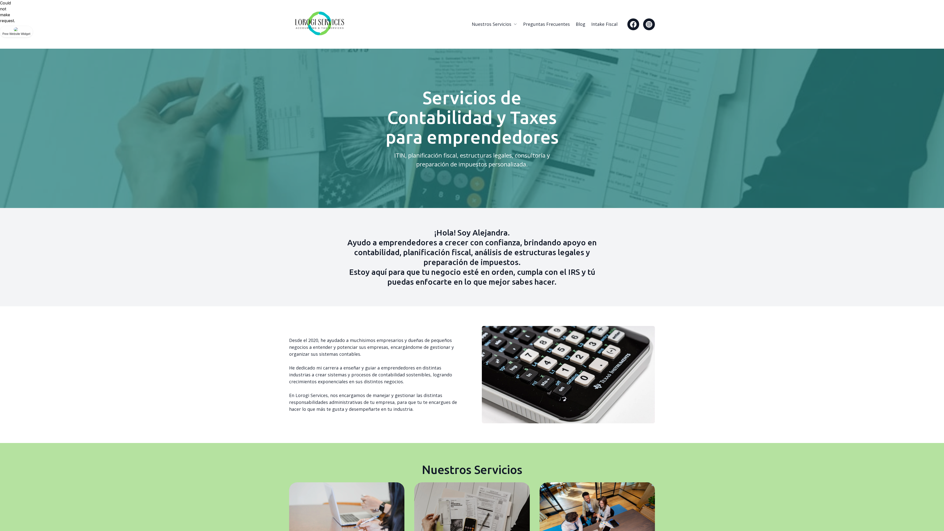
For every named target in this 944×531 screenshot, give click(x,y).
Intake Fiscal (604, 24)
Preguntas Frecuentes (546, 24)
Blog (580, 24)
